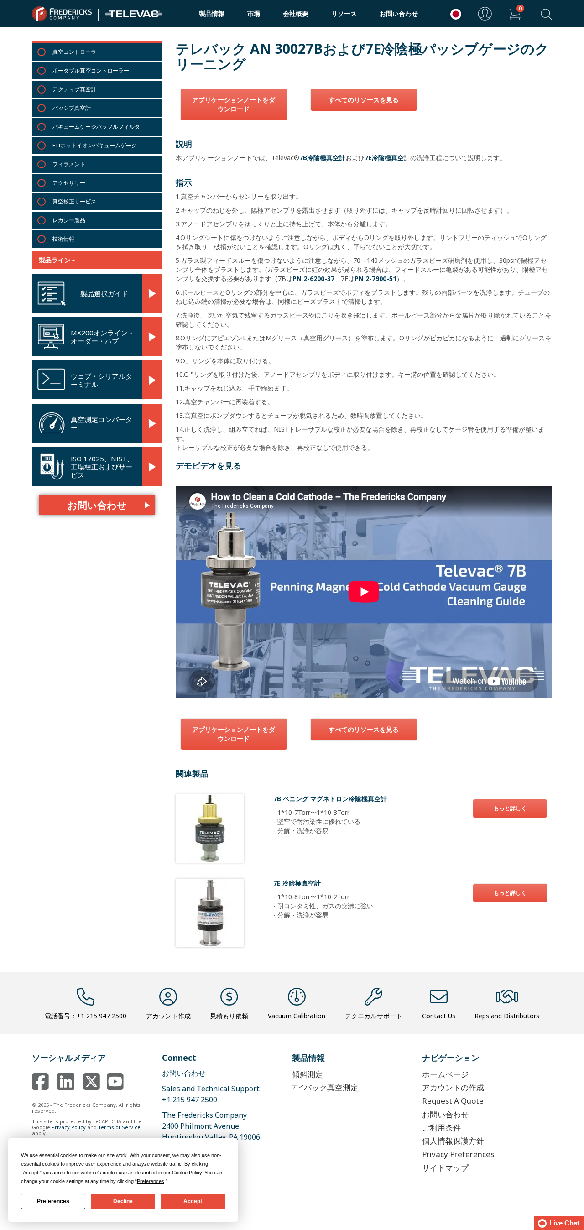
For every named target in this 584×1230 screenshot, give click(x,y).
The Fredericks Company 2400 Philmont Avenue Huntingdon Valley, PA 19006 (211, 1126)
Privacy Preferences (458, 1154)
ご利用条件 (441, 1127)
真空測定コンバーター (101, 423)
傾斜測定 (307, 1074)
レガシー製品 (68, 220)
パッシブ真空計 (71, 107)
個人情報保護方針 (453, 1141)
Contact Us (438, 1015)
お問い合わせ (399, 13)
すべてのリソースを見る (363, 99)
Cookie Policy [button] (187, 1172)
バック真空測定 (325, 1087)
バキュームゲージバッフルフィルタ (96, 126)
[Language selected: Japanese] (453, 13)
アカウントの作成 (453, 1087)
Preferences (53, 1201)
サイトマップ (445, 1167)
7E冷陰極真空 (384, 157)
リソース (344, 13)
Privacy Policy (69, 1127)
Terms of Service (119, 1127)
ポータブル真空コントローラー (90, 70)
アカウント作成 (168, 1015)
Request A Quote (453, 1100)
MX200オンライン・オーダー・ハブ (103, 336)
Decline (123, 1201)
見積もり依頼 (229, 1015)
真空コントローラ (74, 51)
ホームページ (445, 1074)
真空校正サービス (74, 201)
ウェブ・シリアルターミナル (101, 380)
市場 (253, 13)
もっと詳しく (510, 808)
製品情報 (211, 13)
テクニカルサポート (373, 1015)
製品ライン (55, 259)
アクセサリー (68, 182)
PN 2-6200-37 (313, 278)
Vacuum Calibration (296, 1015)
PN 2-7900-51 (375, 278)
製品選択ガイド (104, 293)
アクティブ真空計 (74, 89)
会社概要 (295, 13)
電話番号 (85, 1015)
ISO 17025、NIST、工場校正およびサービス (102, 466)
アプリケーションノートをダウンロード (233, 104)
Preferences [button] (150, 1181)
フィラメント (68, 164)
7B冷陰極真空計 (322, 157)
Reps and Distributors (506, 1015)
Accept (192, 1201)
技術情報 (63, 238)
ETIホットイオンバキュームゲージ (94, 145)
